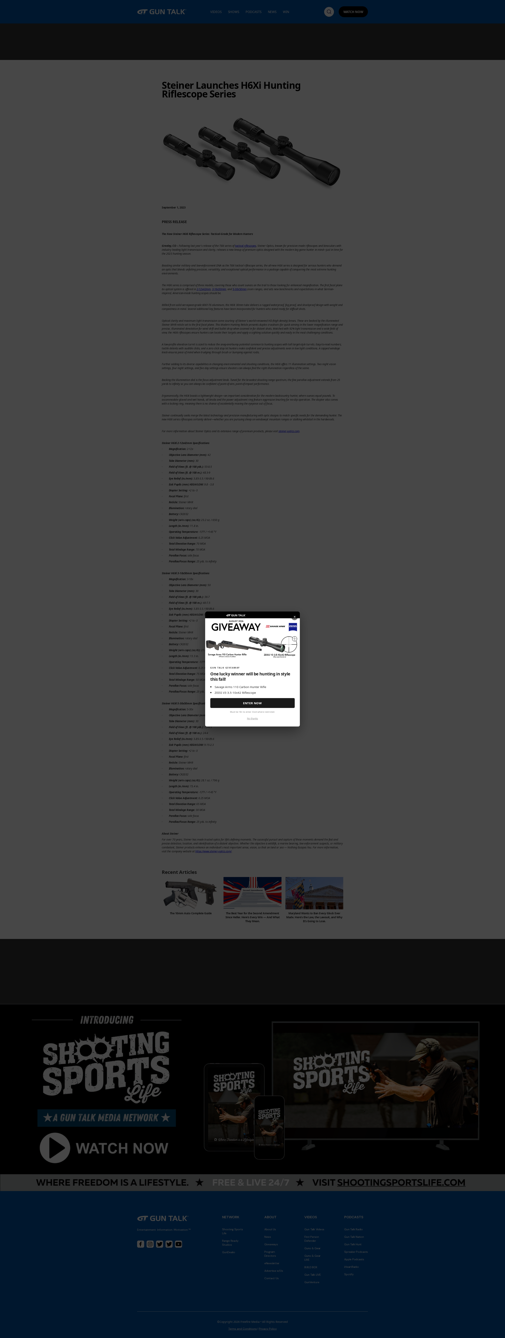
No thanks (252, 718)
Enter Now (252, 703)
